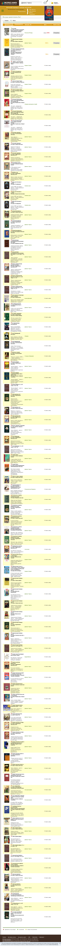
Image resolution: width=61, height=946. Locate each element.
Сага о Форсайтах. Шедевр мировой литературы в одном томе (17, 796)
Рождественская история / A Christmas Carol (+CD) (17, 673)
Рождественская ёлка (17, 713)
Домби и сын (15, 172)
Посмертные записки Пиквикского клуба (16, 496)
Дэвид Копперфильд (16, 230)
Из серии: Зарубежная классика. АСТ (16, 155)
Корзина (56, 2)
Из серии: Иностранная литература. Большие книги (17, 788)
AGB (29, 937)
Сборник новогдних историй (31, 104)
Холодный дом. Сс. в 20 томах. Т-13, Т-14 (17, 904)
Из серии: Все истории (16, 570)
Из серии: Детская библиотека (15, 592)
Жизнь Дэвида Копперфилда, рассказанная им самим (17, 241)
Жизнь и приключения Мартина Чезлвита (16, 264)
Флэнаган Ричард (28, 32)
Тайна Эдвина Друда (16, 827)
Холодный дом (15, 893)
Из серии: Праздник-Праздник (17, 114)
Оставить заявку (47, 65)
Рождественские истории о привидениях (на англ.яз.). (17, 742)
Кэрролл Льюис (28, 65)
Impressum (41, 937)
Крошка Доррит (15, 362)
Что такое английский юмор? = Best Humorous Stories (16, 913)
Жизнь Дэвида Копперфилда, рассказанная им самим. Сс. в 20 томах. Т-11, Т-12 (17, 254)
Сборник (26, 336)
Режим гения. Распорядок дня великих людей (17, 655)
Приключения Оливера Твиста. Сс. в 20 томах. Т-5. (17, 645)
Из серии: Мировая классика (17, 243)
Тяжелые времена (16, 874)
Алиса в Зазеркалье (16, 71)
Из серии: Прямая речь (16, 297)
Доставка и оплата (12, 937)
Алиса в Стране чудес (17, 89)
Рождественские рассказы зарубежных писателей (17, 775)
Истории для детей (16, 303)
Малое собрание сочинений (18, 425)
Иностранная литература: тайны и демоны (17, 296)
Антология (27, 549)
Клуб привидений (16, 341)
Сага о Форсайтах (16, 786)
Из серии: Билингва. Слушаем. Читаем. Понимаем (17, 676)
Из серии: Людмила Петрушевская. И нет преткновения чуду (16, 487)
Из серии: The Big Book (16, 184)
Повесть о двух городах (17, 476)
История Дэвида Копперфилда (15, 324)
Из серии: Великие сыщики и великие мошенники (17, 866)
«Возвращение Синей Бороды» (16, 9)
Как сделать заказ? (22, 937)
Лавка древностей (16, 394)
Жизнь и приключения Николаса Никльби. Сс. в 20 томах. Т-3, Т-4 (17, 287)
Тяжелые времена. (16, 884)
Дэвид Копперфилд (16, 211)
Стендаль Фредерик (29, 356)
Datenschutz (35, 937)
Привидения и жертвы (17, 546)
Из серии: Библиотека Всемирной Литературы (16, 529)
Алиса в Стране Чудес (17, 81)
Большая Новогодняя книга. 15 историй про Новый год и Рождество (17, 100)
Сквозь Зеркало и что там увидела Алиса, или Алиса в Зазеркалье (17, 819)
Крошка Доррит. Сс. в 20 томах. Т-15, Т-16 (17, 385)
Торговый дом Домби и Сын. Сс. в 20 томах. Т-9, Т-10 (17, 856)
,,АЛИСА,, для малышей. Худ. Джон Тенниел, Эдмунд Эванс (17, 62)
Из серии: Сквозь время (16, 580)
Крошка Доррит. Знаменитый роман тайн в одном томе (16, 373)
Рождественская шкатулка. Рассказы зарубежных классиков (17, 50)
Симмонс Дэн (28, 185)
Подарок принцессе (16, 484)
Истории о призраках (16, 313)
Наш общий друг (15, 436)
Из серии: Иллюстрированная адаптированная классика (17, 466)
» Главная (5, 20)
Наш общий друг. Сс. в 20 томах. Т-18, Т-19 (17, 447)
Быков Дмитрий (28, 298)
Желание (14, 28)
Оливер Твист (15, 454)
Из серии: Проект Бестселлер (18, 193)
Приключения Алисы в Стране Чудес (16, 555)
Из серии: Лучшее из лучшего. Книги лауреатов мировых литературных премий (17, 30)
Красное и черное (16, 352)
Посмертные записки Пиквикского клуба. (16, 537)
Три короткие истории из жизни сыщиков (17, 864)
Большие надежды (16, 132)
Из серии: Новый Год (15, 714)
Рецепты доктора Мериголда (15, 663)
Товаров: (56, 3)
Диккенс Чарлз (28, 666)
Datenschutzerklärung (53, 944)
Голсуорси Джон (28, 789)
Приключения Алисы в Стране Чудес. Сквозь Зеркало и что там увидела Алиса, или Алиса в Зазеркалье (17, 568)
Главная (4, 937)
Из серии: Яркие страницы (17, 41)
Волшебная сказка (16, 162)
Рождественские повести (17, 753)
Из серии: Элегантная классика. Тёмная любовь (16, 315)
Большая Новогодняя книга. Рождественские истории (16, 121)
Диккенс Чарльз (28, 136)
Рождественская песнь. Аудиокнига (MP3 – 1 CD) (17, 706)
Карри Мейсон (28, 656)
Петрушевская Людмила (30, 489)
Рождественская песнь (17, 683)
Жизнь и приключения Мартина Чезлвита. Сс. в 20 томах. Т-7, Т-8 (17, 276)
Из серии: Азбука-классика (17, 144)
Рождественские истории (17, 722)
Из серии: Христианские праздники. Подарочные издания (16, 53)
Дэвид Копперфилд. (16, 220)
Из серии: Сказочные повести (17, 82)
